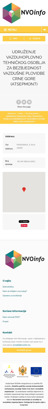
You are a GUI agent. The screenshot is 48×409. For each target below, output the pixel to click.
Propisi (5, 321)
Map (15, 38)
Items (20, 113)
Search (36, 38)
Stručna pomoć (32, 113)
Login (44, 29)
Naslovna (12, 113)
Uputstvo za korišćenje (12, 295)
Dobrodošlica (8, 287)
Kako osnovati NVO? (11, 317)
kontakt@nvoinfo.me (21, 345)
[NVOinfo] (24, 13)
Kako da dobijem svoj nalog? (15, 291)
